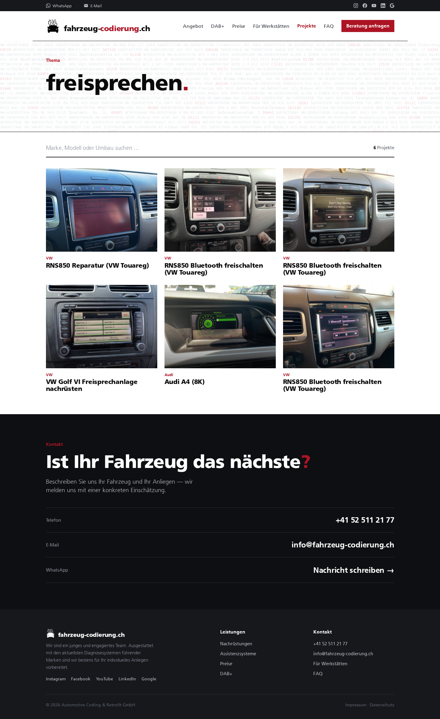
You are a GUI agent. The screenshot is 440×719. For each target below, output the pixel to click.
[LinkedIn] (383, 5)
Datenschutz (382, 705)
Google (149, 679)
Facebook (80, 679)
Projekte (306, 26)
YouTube (104, 679)
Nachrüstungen (236, 643)
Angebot (193, 26)
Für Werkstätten (271, 26)
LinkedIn (127, 679)
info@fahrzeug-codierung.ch (343, 653)
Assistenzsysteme (238, 653)
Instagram (56, 679)
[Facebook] (365, 5)
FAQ (329, 26)
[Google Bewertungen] (392, 5)
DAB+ (217, 26)
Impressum (355, 705)
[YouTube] (374, 5)
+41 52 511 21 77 (330, 643)
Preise (238, 26)
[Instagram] (356, 5)
